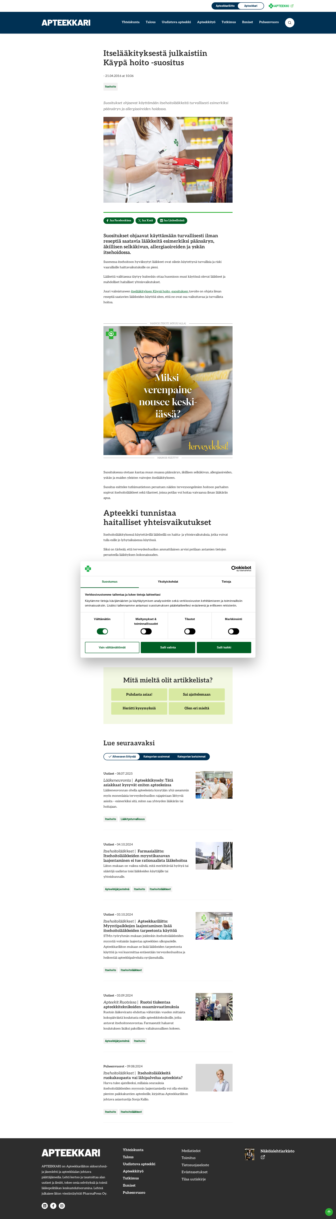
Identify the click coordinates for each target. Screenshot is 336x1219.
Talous (151, 22)
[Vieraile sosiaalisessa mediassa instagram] (62, 1206)
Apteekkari (250, 5)
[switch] (146, 631)
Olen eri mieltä (196, 710)
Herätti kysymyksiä (139, 710)
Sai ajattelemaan (197, 696)
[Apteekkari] (66, 22)
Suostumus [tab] (110, 581)
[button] (289, 22)
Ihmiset (247, 22)
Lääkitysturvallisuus (133, 819)
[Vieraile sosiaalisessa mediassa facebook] (53, 1206)
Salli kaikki (224, 647)
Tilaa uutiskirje (194, 1179)
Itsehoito (110, 86)
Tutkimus (229, 22)
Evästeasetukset (195, 1172)
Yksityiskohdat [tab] (168, 581)
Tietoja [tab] (226, 581)
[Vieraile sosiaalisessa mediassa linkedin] (45, 1206)
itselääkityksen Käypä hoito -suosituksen (160, 291)
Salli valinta (168, 647)
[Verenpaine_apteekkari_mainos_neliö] (168, 390)
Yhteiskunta (131, 22)
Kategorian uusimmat (157, 756)
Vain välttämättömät (112, 647)
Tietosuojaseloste (195, 1165)
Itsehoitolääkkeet (160, 889)
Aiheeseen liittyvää (124, 756)
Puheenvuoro (269, 22)
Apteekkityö (206, 22)
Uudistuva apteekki (176, 22)
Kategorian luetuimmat (192, 756)
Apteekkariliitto (225, 5)
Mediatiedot (191, 1151)
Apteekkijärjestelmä (117, 889)
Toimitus (189, 1158)
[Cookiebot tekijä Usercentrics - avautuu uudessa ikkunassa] (234, 569)
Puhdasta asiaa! (139, 696)
